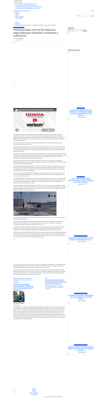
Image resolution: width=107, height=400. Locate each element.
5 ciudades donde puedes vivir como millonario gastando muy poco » (81, 238)
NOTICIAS (17, 13)
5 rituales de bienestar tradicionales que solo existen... (28, 8)
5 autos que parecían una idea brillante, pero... (26, 3)
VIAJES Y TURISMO (19, 16)
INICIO (16, 12)
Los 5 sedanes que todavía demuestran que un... (26, 5)
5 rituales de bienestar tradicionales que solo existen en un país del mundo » (80, 297)
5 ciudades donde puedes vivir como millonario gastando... (29, 6)
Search (84, 30)
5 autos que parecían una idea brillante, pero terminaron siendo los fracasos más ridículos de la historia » (80, 112)
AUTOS (17, 15)
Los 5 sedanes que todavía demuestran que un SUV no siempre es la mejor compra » (81, 180)
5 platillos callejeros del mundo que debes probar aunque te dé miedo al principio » (81, 348)
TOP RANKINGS (19, 18)
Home (16, 22)
